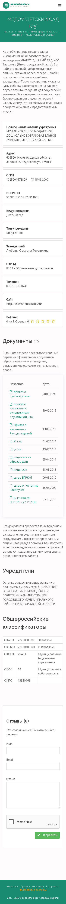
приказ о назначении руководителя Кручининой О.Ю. (22, 410)
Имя (9, 744)
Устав (17, 441)
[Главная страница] (16, 5)
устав (17, 449)
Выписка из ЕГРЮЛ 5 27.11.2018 (23, 500)
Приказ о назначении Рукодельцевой (21, 429)
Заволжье (16, 34)
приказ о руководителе (20, 394)
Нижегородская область (44, 31)
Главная (9, 31)
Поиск (26, 886)
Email (9, 760)
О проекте (53, 886)
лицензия (20, 470)
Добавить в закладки (34, 889)
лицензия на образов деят (20, 459)
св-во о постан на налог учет (24, 488)
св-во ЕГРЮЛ (22, 477)
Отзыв (10, 779)
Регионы (22, 31)
